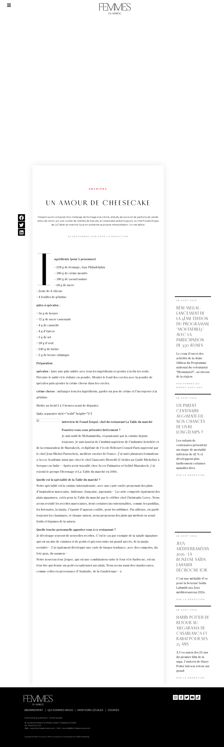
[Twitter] (186, 697)
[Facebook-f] (181, 697)
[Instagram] (175, 697)
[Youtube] (192, 697)
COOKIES (113, 710)
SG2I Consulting (83, 737)
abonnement (33, 710)
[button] (21, 217)
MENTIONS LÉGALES (90, 710)
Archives (98, 188)
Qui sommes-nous (60, 710)
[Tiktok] (198, 697)
